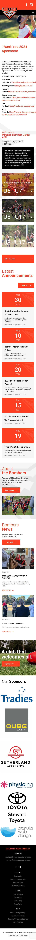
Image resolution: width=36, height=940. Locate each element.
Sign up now (9, 664)
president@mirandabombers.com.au (18, 857)
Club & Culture (18, 894)
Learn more (9, 490)
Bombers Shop (18, 883)
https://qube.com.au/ (23, 86)
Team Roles (18, 904)
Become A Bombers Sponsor (18, 919)
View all (24, 285)
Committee (18, 898)
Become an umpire (18, 916)
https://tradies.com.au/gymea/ (21, 106)
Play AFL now (10, 259)
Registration (18, 876)
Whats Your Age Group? (18, 913)
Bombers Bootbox (18, 886)
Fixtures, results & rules (18, 879)
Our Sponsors (18, 922)
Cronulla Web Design (21, 935)
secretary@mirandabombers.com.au (18, 860)
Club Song (18, 901)
